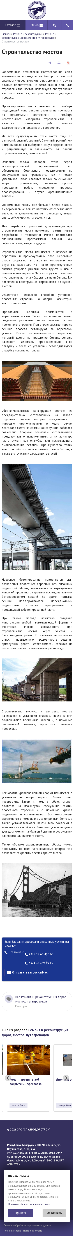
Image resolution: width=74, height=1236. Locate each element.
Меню (35, 25)
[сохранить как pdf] (68, 63)
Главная (6, 34)
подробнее (18, 1105)
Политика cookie (12, 1230)
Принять (21, 1213)
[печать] (59, 63)
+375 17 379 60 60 (40, 963)
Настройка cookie (32, 1230)
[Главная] (37, 10)
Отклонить (54, 1213)
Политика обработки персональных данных (27, 1225)
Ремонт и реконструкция (28, 34)
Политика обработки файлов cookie (29, 1204)
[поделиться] (50, 63)
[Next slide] (66, 1078)
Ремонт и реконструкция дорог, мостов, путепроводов (29, 35)
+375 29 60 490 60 (40, 954)
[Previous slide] (8, 1078)
